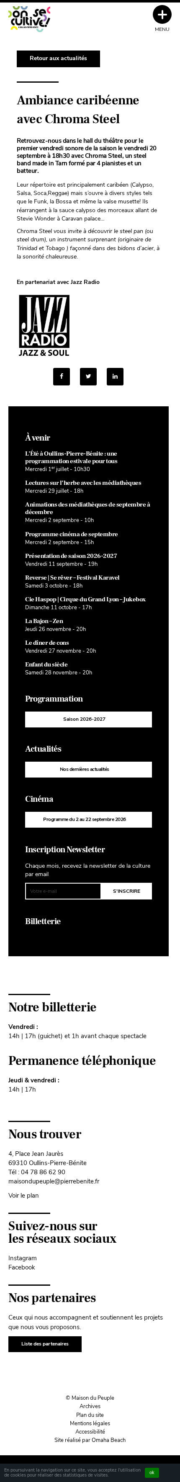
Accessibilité (90, 1432)
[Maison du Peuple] (29, 19)
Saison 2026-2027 (84, 719)
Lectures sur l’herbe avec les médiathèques (83, 483)
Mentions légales (90, 1423)
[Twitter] (88, 376)
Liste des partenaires (45, 1343)
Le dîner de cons (47, 643)
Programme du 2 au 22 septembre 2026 (84, 819)
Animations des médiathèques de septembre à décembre (87, 508)
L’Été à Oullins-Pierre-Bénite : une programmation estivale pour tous (71, 457)
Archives (90, 1406)
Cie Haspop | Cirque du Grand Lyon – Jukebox (85, 599)
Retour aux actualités (58, 58)
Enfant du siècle (46, 665)
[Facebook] (61, 376)
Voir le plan (23, 1195)
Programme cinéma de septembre (71, 534)
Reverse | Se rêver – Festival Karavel (72, 578)
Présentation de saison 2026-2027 (71, 556)
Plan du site (90, 1415)
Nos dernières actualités (84, 769)
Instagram (22, 1258)
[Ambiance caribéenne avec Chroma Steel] (115, 376)
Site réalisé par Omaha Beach (90, 1440)
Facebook (21, 1267)
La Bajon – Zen (44, 621)
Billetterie (43, 921)
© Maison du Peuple (90, 1398)
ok (151, 1472)
